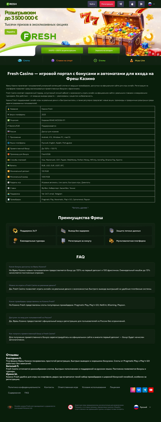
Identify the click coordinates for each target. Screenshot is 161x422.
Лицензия (115, 387)
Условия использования (94, 387)
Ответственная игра (68, 387)
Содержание (14, 392)
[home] (11, 4)
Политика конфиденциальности (24, 387)
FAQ (27, 392)
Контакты (49, 387)
